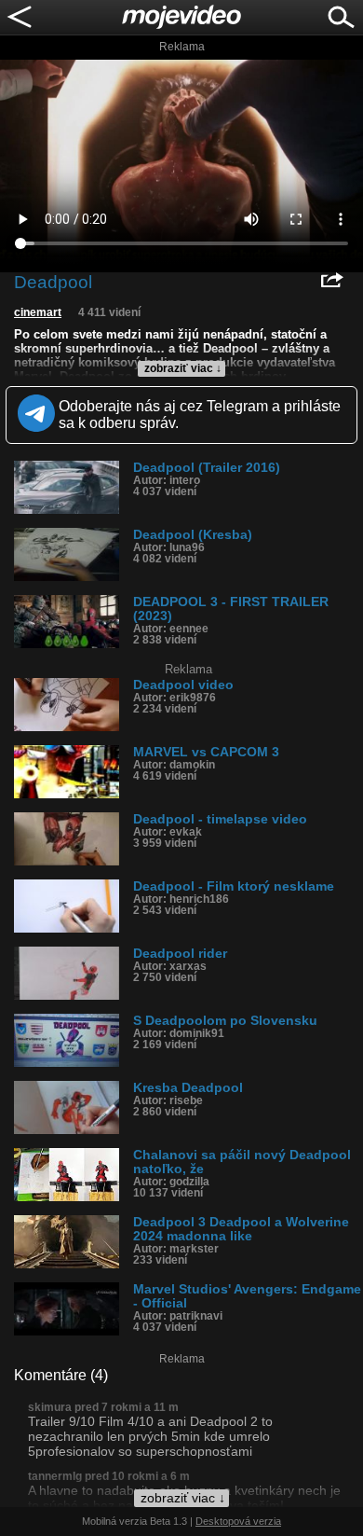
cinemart (37, 312)
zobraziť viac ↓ (183, 368)
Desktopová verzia (238, 1521)
